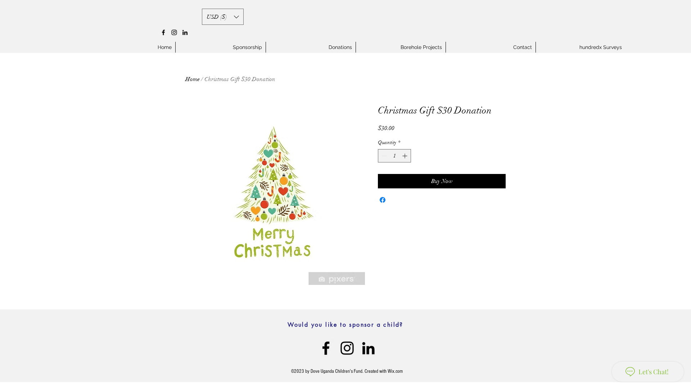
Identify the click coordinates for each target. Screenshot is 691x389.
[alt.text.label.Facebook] (163, 32)
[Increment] (405, 155)
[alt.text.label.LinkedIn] (185, 32)
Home (192, 79)
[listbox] (223, 17)
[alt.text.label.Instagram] (174, 32)
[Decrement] (383, 155)
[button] (223, 17)
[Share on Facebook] (382, 200)
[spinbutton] (394, 155)
